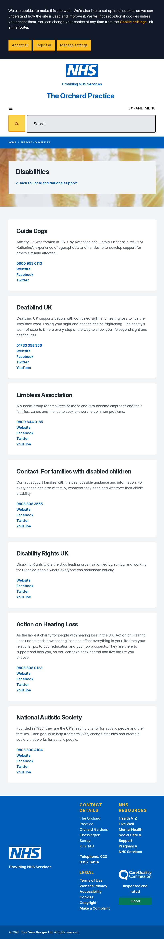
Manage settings (74, 45)
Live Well (126, 824)
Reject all (44, 45)
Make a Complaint (95, 908)
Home (12, 142)
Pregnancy (128, 846)
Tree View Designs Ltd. (37, 932)
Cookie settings (133, 22)
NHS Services (130, 852)
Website (23, 269)
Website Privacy (93, 886)
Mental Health (130, 829)
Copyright (88, 903)
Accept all (20, 45)
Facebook (24, 274)
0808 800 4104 (29, 750)
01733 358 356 (29, 345)
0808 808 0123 (29, 668)
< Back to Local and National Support (47, 183)
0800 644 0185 (29, 422)
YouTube (23, 368)
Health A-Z (128, 818)
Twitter (22, 280)
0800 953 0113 (29, 263)
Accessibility (91, 891)
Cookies (87, 897)
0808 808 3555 (29, 504)
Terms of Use (91, 880)
